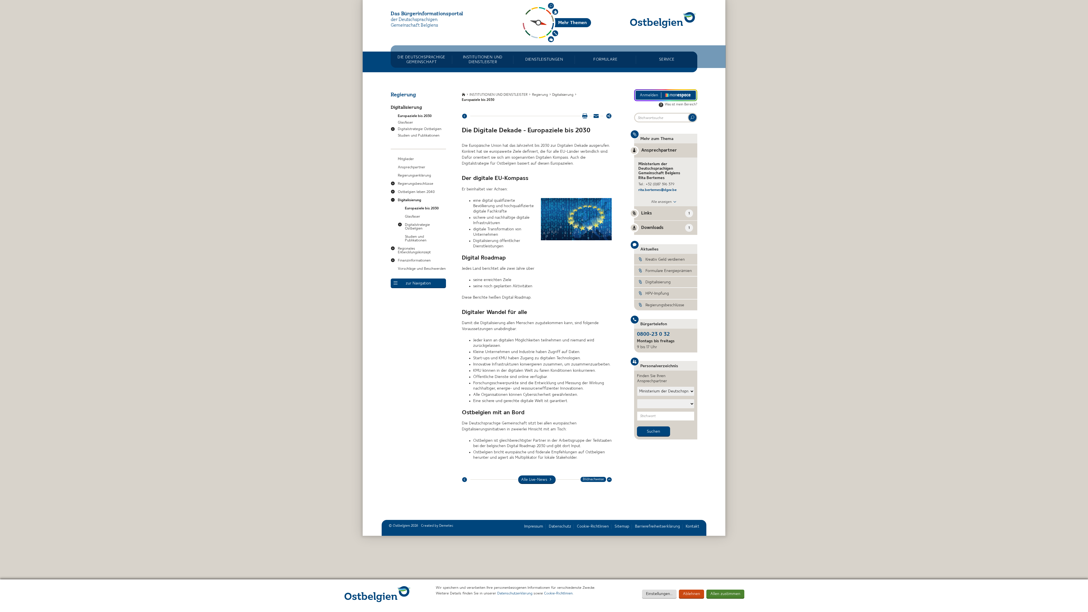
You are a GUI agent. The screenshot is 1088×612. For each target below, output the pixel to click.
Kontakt (692, 526)
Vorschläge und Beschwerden (422, 269)
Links (665, 213)
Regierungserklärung (414, 175)
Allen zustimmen (725, 594)
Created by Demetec (437, 526)
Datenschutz (560, 526)
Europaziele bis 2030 (415, 116)
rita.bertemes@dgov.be (657, 190)
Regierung (403, 94)
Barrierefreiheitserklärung (657, 526)
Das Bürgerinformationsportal (427, 13)
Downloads (665, 228)
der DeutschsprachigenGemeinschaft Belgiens (414, 23)
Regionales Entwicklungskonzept (414, 250)
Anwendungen (555, 33)
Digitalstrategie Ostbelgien (419, 129)
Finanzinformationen (414, 260)
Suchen (551, 6)
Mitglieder (406, 159)
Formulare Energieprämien (668, 271)
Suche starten (692, 117)
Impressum (533, 526)
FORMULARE (605, 59)
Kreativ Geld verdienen (665, 260)
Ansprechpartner (411, 167)
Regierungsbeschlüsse (415, 184)
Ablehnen (691, 594)
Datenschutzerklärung (514, 593)
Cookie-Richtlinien (558, 593)
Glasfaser (405, 122)
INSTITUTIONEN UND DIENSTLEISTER (483, 59)
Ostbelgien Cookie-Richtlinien (378, 594)
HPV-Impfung (657, 294)
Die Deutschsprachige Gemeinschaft (421, 59)
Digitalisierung (406, 107)
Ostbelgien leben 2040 (416, 192)
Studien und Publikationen (418, 135)
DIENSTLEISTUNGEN (544, 59)
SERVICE (667, 59)
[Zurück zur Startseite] (663, 20)
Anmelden (649, 95)
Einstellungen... (659, 594)
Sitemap (622, 526)
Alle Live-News (534, 480)
